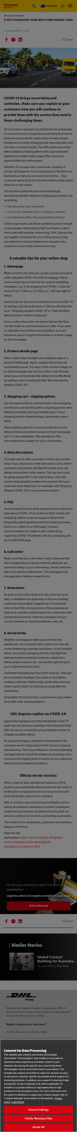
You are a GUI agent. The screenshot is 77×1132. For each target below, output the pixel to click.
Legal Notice (17, 1102)
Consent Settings (38, 1109)
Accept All (38, 1127)
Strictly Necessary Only (38, 1118)
